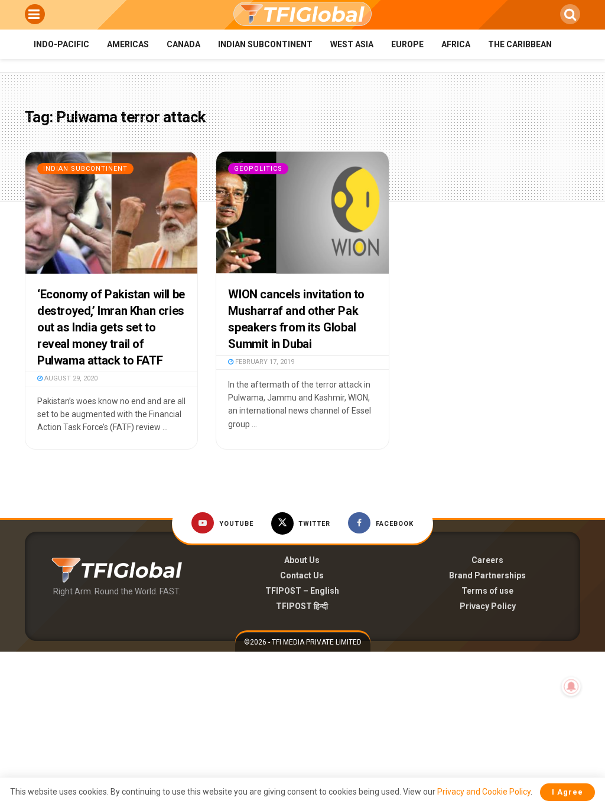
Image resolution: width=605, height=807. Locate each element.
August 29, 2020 (70, 378)
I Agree (567, 792)
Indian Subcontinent (265, 44)
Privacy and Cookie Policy (484, 791)
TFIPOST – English (302, 591)
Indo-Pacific (61, 44)
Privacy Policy (488, 606)
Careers (487, 560)
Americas (128, 44)
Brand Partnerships (487, 575)
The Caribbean (520, 44)
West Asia (351, 44)
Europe (407, 44)
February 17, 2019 (263, 362)
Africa (455, 44)
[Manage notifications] (571, 686)
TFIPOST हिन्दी (302, 606)
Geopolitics (258, 169)
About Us (302, 560)
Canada (183, 44)
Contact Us (302, 575)
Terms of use (487, 591)
